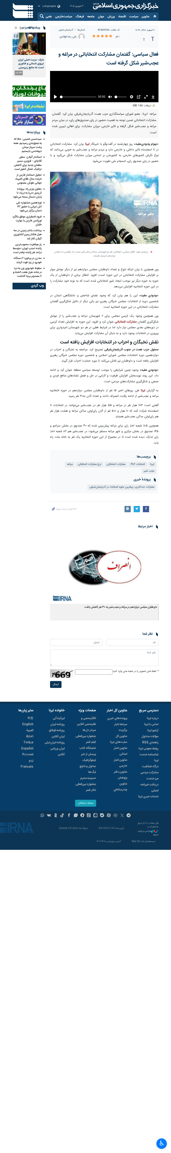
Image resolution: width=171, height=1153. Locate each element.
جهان (101, 16)
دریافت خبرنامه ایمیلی (149, 787)
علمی (49, 16)
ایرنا (125, 6)
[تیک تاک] (62, 815)
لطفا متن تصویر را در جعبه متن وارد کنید (135, 671)
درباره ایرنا (152, 718)
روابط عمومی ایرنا (148, 748)
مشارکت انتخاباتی (125, 321)
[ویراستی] (75, 815)
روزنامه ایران (57, 724)
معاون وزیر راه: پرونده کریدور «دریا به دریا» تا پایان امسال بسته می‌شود (27, 193)
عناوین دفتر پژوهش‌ (120, 775)
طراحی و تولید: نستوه (147, 833)
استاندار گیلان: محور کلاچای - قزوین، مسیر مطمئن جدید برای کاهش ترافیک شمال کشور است (28, 163)
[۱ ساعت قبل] (29, 44)
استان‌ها (81, 30)
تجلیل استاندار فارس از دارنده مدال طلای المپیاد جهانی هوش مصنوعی (28, 179)
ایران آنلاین (58, 736)
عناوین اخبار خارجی (120, 763)
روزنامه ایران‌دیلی (55, 742)
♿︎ (162, 1143)
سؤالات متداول (149, 736)
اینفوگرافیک (89, 760)
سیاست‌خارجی (63, 16)
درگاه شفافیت (150, 766)
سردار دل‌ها (89, 730)
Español (27, 748)
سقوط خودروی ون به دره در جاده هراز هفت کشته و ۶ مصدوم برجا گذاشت (27, 272)
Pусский (27, 754)
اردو (31, 760)
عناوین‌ (145, 16)
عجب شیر (149, 471)
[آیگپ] (95, 815)
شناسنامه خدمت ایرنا (149, 757)
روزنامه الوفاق (57, 730)
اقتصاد (122, 16)
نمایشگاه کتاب (87, 748)
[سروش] (82, 815)
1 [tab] (29, 27)
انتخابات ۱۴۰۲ (138, 464)
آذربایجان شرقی (66, 30)
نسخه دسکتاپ (85, 803)
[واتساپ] (42, 815)
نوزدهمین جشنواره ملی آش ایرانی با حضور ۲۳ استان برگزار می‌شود (29, 207)
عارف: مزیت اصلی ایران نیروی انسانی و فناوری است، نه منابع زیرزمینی (31, 64)
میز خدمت (152, 778)
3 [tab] (20, 27)
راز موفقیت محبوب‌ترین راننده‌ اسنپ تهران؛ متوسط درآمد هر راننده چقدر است (27, 248)
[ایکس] (122, 815)
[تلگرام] (129, 815)
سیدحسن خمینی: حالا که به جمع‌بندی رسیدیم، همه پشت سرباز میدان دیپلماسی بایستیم (28, 145)
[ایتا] (89, 815)
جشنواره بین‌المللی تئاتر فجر (85, 787)
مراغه (70, 464)
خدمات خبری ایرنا (148, 796)
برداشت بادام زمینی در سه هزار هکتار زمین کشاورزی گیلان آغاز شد (28, 234)
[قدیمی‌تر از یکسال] (104, 567)
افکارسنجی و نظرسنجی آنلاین (86, 721)
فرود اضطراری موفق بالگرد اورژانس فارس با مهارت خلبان (27, 220)
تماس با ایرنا (151, 724)
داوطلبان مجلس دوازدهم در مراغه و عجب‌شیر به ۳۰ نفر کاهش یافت (120, 607)
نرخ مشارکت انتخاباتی (89, 464)
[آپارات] (109, 815)
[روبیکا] (115, 815)
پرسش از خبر (88, 754)
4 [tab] (16, 27)
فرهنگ (79, 16)
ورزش (111, 16)
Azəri (29, 736)
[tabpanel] (29, 55)
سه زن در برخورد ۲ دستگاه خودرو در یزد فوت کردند (28, 260)
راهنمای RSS (150, 742)
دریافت (142, 105)
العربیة (29, 730)
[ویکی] (49, 815)
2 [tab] (25, 27)
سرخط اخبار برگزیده (120, 727)
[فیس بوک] (69, 815)
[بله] (102, 815)
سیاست (133, 16)
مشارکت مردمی (149, 772)
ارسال (56, 684)
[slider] (78, 97)
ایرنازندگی (59, 718)
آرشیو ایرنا (152, 730)
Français (27, 766)
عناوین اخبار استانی (120, 751)
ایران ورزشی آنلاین (57, 751)
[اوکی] (55, 815)
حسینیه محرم (88, 778)
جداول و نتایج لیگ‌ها (87, 769)
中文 (30, 718)
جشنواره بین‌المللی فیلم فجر (85, 739)
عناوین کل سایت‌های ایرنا (118, 739)
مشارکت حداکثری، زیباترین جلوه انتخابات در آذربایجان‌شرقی (121, 487)
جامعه (90, 16)
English (27, 724)
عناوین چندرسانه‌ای (120, 786)
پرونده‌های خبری (117, 718)
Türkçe (28, 742)
